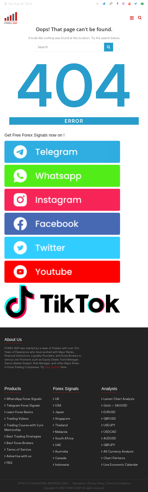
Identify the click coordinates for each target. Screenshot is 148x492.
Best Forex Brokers (20, 443)
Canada (60, 458)
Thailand (61, 425)
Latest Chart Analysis (118, 399)
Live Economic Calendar (120, 464)
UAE (58, 445)
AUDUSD (109, 438)
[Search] (140, 18)
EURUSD (109, 412)
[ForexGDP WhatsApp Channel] (97, 5)
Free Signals (52, 367)
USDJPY (109, 425)
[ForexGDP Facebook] (117, 5)
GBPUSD (109, 418)
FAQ (9, 463)
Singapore (62, 418)
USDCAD (109, 432)
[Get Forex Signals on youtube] (62, 262)
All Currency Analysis (118, 451)
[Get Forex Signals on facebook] (62, 214)
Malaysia (61, 432)
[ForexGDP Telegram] (104, 5)
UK (57, 399)
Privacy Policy (96, 483)
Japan (59, 412)
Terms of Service (19, 449)
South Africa (64, 438)
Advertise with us (19, 456)
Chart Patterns (114, 458)
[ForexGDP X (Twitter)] (136, 5)
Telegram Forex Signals (23, 405)
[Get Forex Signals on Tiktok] (62, 286)
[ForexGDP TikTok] (111, 5)
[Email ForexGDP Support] (142, 5)
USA (58, 405)
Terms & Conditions (118, 483)
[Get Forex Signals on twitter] (62, 238)
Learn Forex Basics (20, 412)
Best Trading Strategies (24, 436)
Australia (61, 451)
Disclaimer (79, 483)
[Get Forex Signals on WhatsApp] (62, 142)
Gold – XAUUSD (115, 405)
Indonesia (62, 464)
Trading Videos (18, 418)
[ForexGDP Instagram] (123, 5)
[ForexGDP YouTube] (129, 5)
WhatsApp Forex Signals (24, 399)
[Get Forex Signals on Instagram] (62, 190)
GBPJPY (109, 445)
